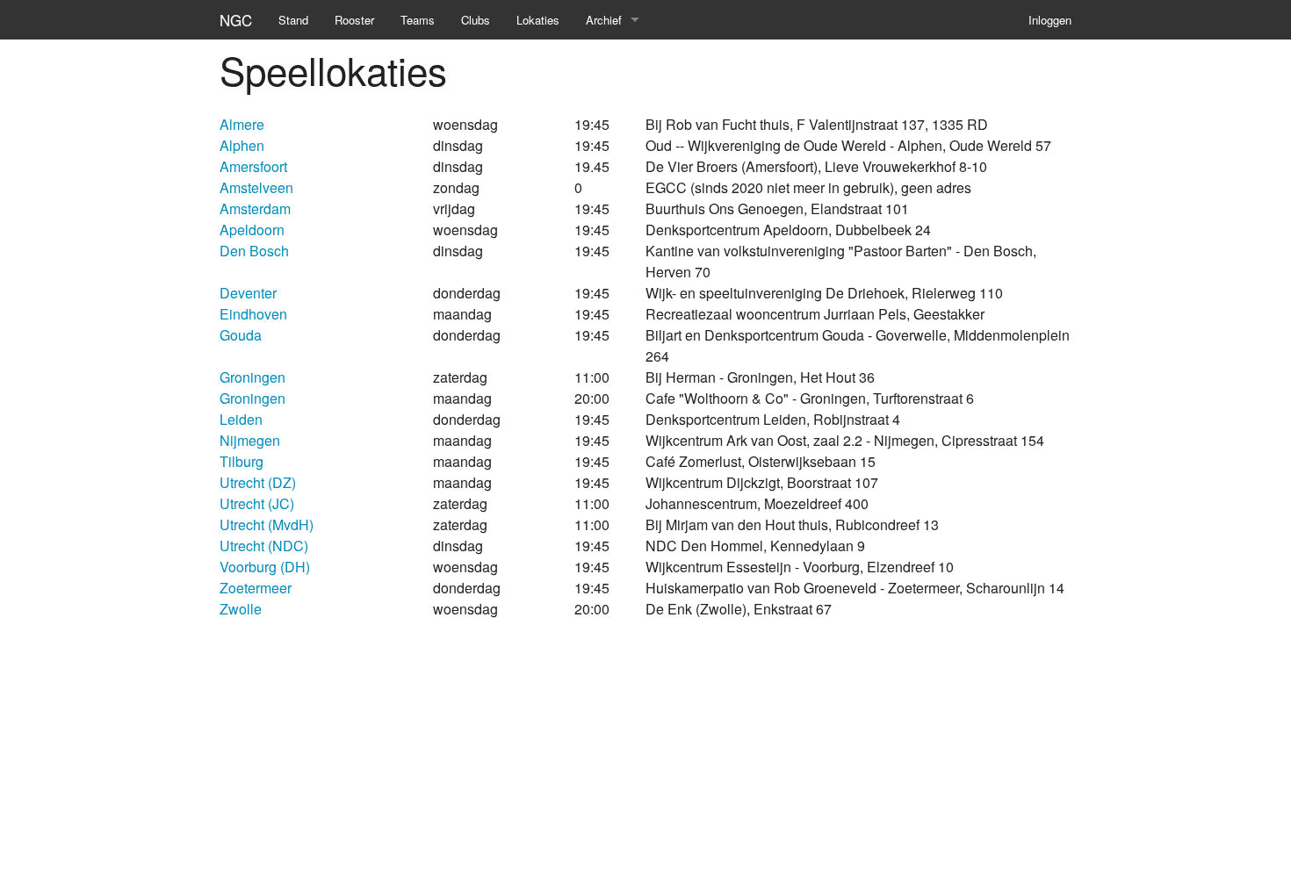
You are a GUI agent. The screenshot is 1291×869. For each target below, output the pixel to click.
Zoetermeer (256, 588)
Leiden (241, 419)
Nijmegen (250, 440)
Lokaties (537, 19)
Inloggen (1049, 19)
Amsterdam (255, 208)
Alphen (242, 145)
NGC (236, 20)
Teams (417, 19)
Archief (604, 19)
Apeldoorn (252, 229)
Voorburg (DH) (265, 567)
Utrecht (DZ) (258, 482)
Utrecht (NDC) (264, 545)
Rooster (354, 19)
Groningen (252, 377)
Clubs (475, 19)
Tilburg (241, 461)
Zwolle (241, 609)
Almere (242, 124)
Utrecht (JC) (257, 503)
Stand (293, 19)
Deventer (248, 293)
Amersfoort (253, 166)
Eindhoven (253, 314)
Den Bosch (254, 251)
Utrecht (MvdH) (267, 524)
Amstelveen (256, 187)
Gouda (241, 335)
